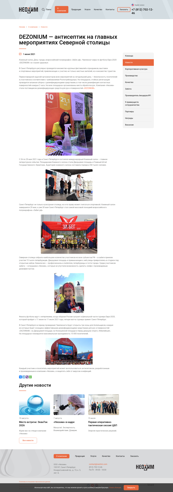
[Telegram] (23, 377)
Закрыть (131, 487)
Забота (128, 89)
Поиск (48, 9)
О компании (61, 9)
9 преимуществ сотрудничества (132, 103)
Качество (98, 9)
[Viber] (27, 377)
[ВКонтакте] (20, 377)
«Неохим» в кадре (64, 422)
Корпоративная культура (136, 69)
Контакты (110, 9)
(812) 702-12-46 (95, 467)
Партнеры (129, 111)
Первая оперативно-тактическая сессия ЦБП (102, 424)
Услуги (87, 9)
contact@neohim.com (98, 464)
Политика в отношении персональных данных (34, 482)
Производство (131, 76)
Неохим (22, 27)
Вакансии (129, 125)
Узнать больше (115, 487)
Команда (129, 56)
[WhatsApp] (30, 377)
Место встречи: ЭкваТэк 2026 (33, 424)
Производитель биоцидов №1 (138, 95)
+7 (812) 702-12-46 (142, 11)
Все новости (28, 440)
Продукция (76, 9)
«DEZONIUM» (89, 88)
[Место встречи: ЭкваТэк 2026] (34, 404)
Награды (129, 118)
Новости (44, 27)
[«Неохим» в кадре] (69, 404)
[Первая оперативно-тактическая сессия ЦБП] (103, 404)
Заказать (124, 9)
